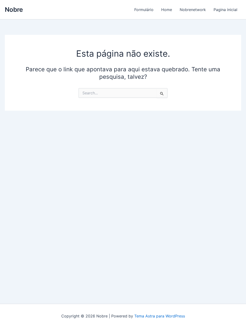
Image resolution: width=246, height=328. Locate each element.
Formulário (144, 9)
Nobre (14, 9)
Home (166, 9)
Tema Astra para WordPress (159, 316)
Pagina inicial (225, 9)
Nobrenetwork (193, 9)
